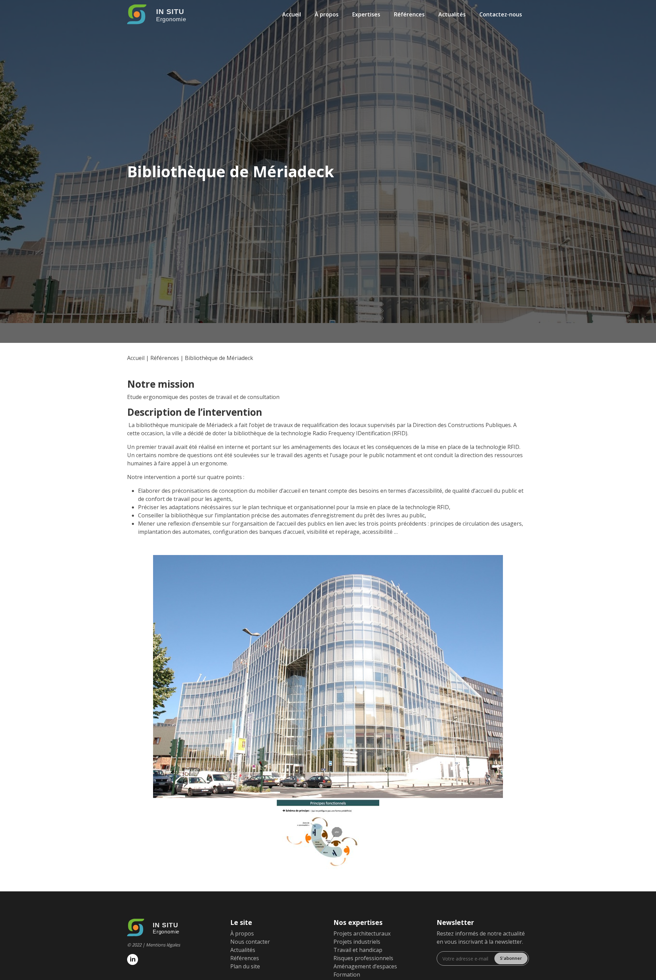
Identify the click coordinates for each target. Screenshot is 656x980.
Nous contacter (250, 941)
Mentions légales (163, 945)
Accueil (291, 14)
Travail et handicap (357, 950)
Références (409, 14)
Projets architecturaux (362, 933)
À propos (327, 14)
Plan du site (245, 966)
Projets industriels (356, 941)
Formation (346, 974)
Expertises (366, 14)
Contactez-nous (500, 14)
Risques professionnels (363, 958)
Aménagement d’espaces (365, 966)
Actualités (452, 14)
